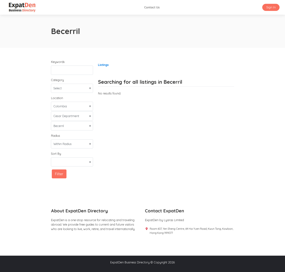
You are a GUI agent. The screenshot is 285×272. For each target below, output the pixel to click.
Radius (55, 136)
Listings (103, 65)
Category (57, 80)
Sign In (271, 7)
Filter (59, 173)
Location (57, 98)
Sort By (56, 154)
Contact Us (152, 7)
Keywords (58, 62)
